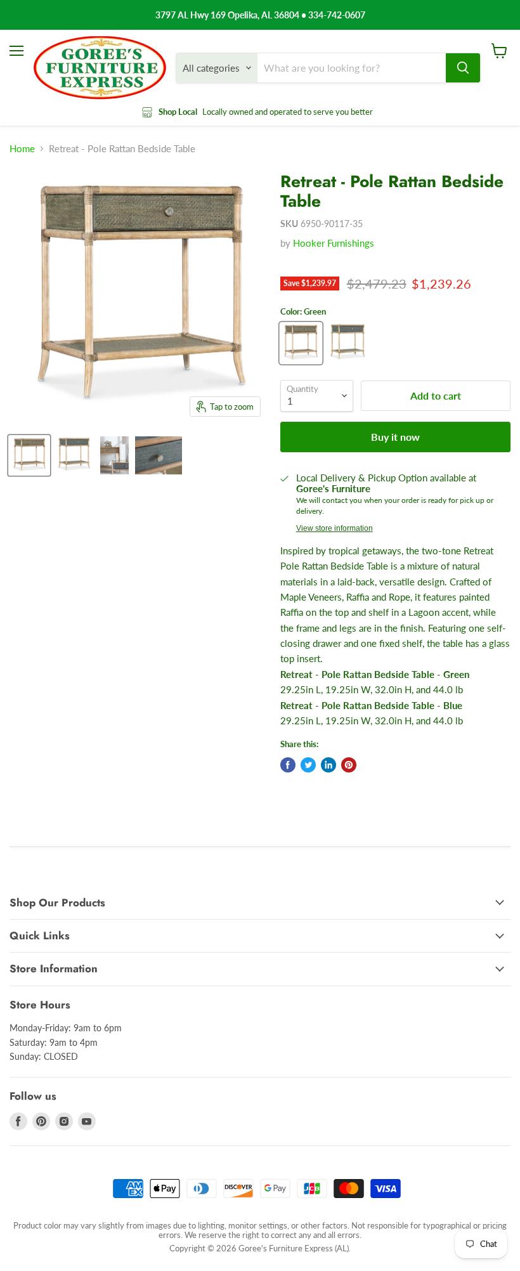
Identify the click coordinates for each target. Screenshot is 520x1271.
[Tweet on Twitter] (308, 764)
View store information (334, 528)
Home (22, 148)
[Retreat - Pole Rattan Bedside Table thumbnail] (29, 455)
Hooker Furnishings (333, 243)
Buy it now (395, 437)
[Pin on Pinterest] (348, 764)
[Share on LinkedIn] (328, 764)
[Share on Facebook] (288, 764)
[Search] (463, 67)
